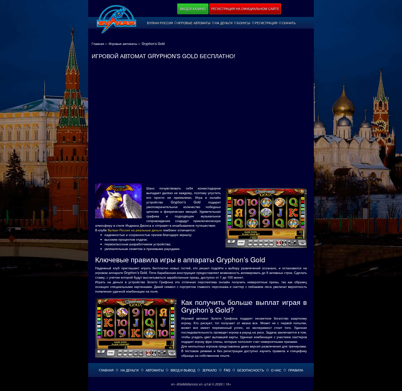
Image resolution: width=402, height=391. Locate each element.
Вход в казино (193, 8)
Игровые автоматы (194, 23)
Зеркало (209, 370)
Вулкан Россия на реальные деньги (135, 230)
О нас (276, 370)
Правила (295, 370)
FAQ (227, 370)
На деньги (223, 23)
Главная (106, 370)
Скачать (289, 23)
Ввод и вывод (183, 370)
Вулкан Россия (160, 23)
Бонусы (243, 23)
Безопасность (250, 370)
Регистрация (266, 23)
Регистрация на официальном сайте (245, 8)
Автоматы (155, 370)
